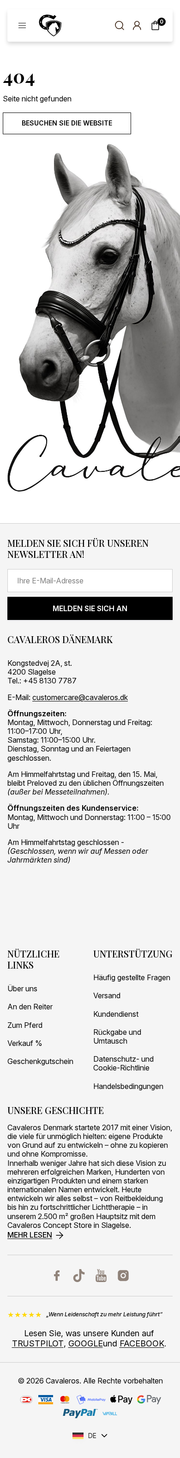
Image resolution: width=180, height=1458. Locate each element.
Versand (106, 995)
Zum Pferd (24, 1025)
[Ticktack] (78, 1275)
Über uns (22, 988)
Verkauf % (24, 1043)
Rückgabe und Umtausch (117, 1036)
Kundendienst (115, 1014)
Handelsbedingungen (128, 1086)
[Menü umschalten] (22, 25)
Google (85, 1343)
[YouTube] (101, 1275)
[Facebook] (56, 1275)
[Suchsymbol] (119, 25)
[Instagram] (123, 1275)
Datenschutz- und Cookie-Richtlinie (123, 1063)
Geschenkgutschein (40, 1061)
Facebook (142, 1343)
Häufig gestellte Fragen (131, 977)
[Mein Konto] (137, 25)
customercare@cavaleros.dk (80, 697)
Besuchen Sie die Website (67, 123)
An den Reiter (30, 1006)
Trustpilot (38, 1343)
